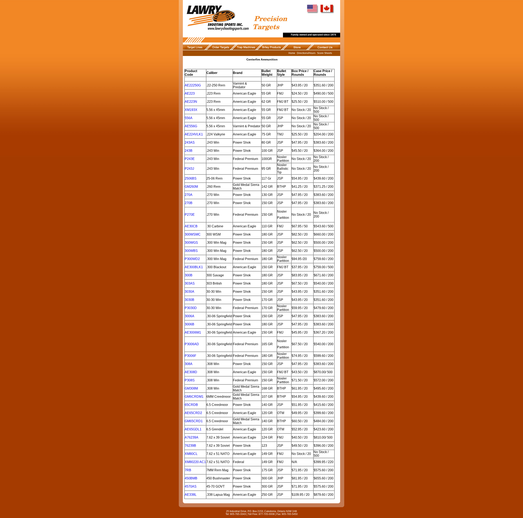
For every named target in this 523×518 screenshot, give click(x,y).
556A (188, 118)
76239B (190, 445)
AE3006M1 (193, 332)
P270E (190, 214)
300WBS (191, 250)
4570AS (191, 486)
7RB (188, 470)
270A (188, 194)
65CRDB (191, 404)
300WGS (191, 242)
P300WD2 (192, 259)
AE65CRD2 (193, 413)
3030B (189, 299)
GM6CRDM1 (194, 396)
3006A (189, 316)
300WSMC (193, 234)
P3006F (190, 355)
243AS (190, 142)
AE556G (191, 126)
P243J (189, 168)
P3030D (191, 308)
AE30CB (191, 226)
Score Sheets (324, 53)
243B (188, 150)
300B (188, 275)
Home (291, 53)
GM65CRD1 (194, 421)
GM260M (191, 186)
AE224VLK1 (194, 134)
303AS (190, 283)
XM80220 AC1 (195, 462)
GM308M (191, 388)
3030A (189, 291)
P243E (190, 159)
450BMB (191, 478)
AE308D (191, 372)
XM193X (191, 110)
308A (188, 364)
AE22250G (193, 85)
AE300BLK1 (194, 267)
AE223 (190, 93)
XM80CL (191, 453)
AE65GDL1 (193, 429)
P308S (190, 380)
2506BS (191, 178)
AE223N (191, 101)
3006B (190, 324)
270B (188, 203)
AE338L (191, 494)
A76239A (191, 437)
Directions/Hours (306, 53)
